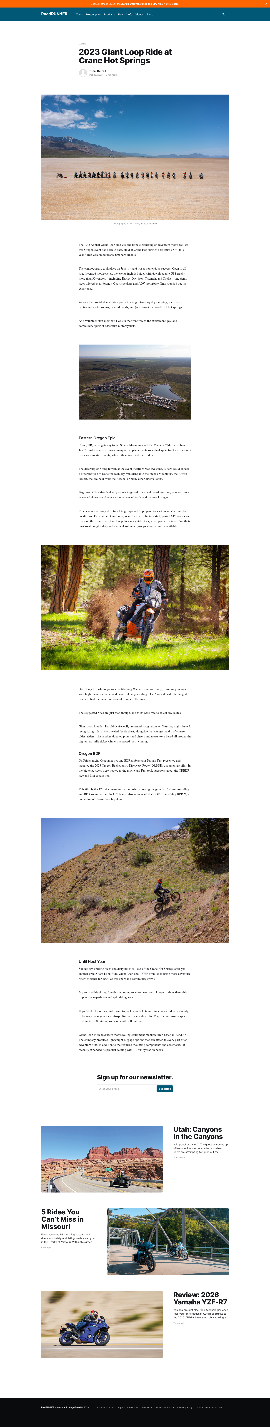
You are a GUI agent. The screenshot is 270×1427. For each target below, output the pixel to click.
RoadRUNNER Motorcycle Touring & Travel (61, 1407)
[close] (266, 3)
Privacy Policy (185, 1407)
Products (109, 14)
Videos (139, 14)
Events (82, 44)
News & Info (125, 14)
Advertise (133, 1407)
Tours (79, 14)
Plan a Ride (147, 1407)
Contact (101, 1407)
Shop (150, 14)
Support (122, 1407)
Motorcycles (93, 14)
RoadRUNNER (54, 14)
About (111, 1407)
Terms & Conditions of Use (209, 1407)
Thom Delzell (97, 71)
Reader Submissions (166, 1407)
